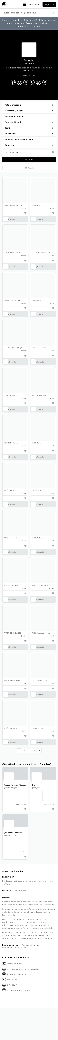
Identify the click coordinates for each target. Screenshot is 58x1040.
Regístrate (49, 4)
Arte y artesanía (29, 105)
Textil (29, 128)
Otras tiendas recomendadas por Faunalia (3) (27, 764)
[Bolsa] (24, 4)
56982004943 (13, 979)
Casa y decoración (29, 116)
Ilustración (29, 133)
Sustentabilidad (29, 122)
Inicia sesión (34, 4)
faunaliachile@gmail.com (19, 974)
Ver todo (29, 159)
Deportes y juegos (29, 110)
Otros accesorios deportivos (29, 139)
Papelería (29, 145)
